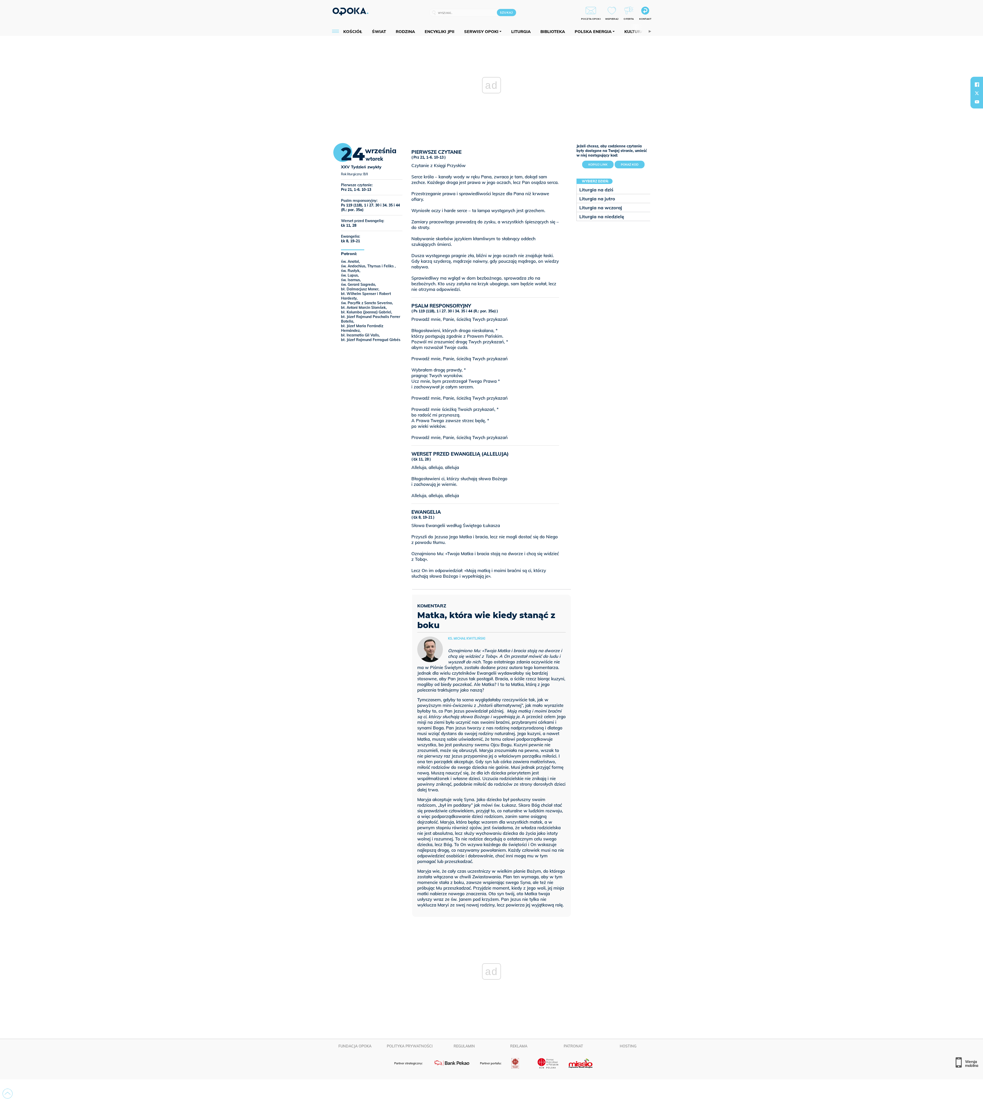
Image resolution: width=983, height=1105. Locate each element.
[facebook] (977, 84)
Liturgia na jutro (597, 199)
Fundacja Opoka (354, 1046)
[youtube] (977, 102)
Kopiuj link (601, 163)
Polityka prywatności (410, 1046)
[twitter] (977, 93)
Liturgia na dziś (596, 190)
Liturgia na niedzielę (601, 217)
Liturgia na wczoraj (600, 208)
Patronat (573, 1046)
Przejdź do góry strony (8, 1094)
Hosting (628, 1046)
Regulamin (464, 1046)
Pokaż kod (629, 164)
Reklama (518, 1046)
